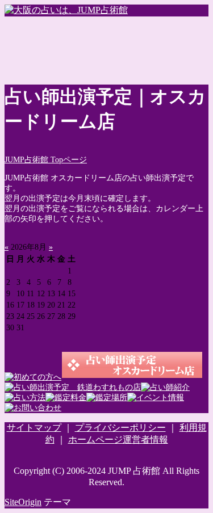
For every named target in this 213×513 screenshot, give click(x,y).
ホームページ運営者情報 (118, 439)
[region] (106, 44)
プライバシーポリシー (120, 427)
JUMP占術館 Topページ (46, 159)
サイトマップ (34, 427)
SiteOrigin (23, 502)
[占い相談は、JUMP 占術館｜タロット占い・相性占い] (66, 10)
